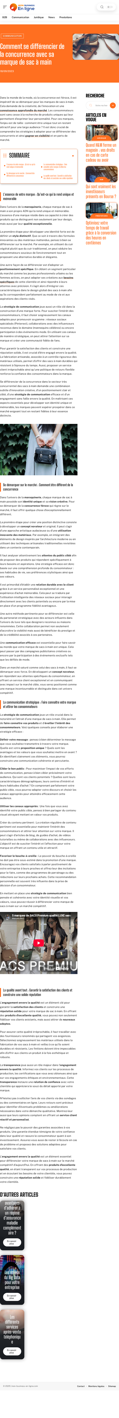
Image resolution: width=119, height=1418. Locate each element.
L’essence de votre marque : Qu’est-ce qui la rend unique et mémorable (21, 165)
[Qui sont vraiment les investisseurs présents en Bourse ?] (101, 174)
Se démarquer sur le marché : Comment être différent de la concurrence (21, 174)
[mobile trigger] (5, 7)
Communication (12, 36)
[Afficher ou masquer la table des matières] (52, 156)
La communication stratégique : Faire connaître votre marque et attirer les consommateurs (55, 167)
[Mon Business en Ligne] (22, 7)
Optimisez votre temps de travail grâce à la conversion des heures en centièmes (101, 232)
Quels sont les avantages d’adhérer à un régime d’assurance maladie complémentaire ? (12, 1212)
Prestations (102, 216)
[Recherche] (102, 7)
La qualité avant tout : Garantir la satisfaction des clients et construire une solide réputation (58, 177)
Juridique (101, 138)
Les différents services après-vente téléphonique (12, 1329)
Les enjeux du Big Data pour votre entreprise (12, 1280)
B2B (101, 179)
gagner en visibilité (37, 135)
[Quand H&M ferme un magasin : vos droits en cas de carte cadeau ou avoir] (101, 133)
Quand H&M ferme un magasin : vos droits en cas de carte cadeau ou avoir (101, 152)
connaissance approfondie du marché (23, 110)
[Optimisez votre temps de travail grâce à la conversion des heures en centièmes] (101, 210)
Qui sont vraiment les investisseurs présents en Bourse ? (101, 191)
